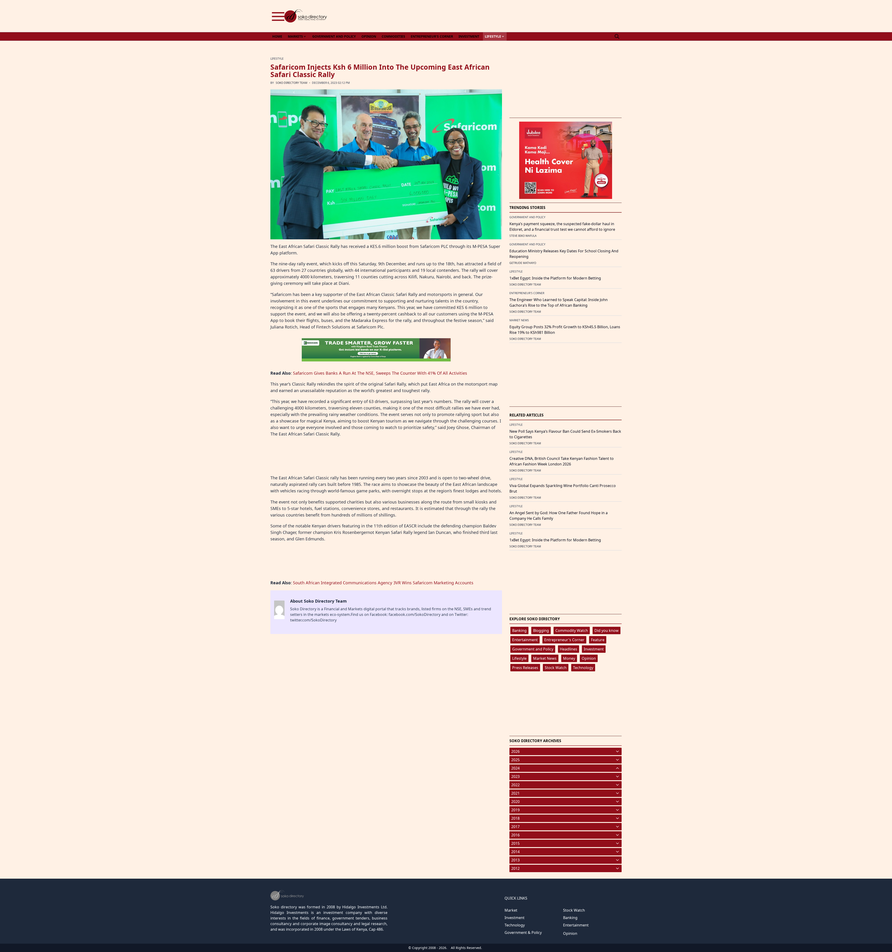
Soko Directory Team (291, 83)
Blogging (541, 630)
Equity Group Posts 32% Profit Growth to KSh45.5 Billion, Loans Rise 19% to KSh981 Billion (564, 329)
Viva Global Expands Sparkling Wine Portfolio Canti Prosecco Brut (562, 488)
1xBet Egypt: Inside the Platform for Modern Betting (555, 278)
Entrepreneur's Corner (564, 639)
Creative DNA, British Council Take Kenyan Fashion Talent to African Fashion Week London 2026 (561, 461)
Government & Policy (523, 932)
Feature (597, 639)
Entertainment (525, 639)
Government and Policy (532, 649)
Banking (519, 630)
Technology (583, 667)
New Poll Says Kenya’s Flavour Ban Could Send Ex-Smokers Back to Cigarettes (565, 434)
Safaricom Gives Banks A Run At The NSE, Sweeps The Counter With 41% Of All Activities (380, 373)
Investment (594, 649)
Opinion (589, 658)
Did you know (606, 630)
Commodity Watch (571, 630)
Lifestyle (519, 658)
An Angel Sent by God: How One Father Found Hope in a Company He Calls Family (558, 515)
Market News (545, 658)
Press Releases (525, 667)
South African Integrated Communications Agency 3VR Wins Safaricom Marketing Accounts (383, 582)
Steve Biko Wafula (523, 236)
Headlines (568, 649)
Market (511, 910)
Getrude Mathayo (522, 263)
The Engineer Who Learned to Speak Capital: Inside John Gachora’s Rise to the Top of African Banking (558, 302)
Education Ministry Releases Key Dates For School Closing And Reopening (563, 253)
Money (569, 658)
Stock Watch (556, 667)
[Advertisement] (537, 16)
